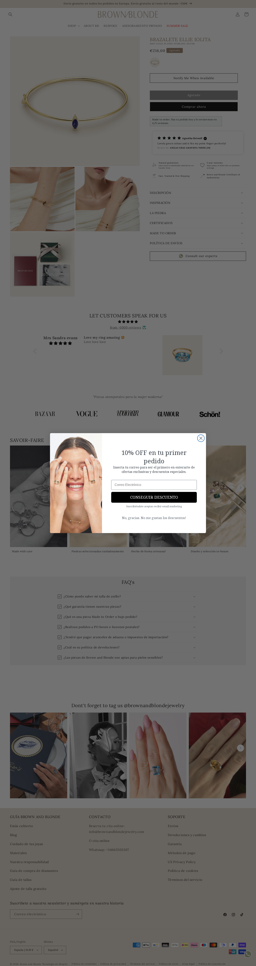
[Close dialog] (200, 438)
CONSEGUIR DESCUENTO (154, 497)
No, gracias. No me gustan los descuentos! (154, 518)
